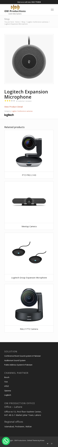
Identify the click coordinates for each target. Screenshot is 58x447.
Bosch (6, 377)
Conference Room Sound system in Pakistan (22, 356)
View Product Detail (13, 106)
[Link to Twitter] (48, 444)
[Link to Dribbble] (52, 444)
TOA (6, 382)
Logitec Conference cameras (22, 111)
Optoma (7, 390)
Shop (7, 19)
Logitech (7, 395)
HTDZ (6, 386)
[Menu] (52, 9)
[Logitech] (9, 116)
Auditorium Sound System (14, 360)
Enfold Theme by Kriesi (35, 440)
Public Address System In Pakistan (18, 365)
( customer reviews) (23, 101)
